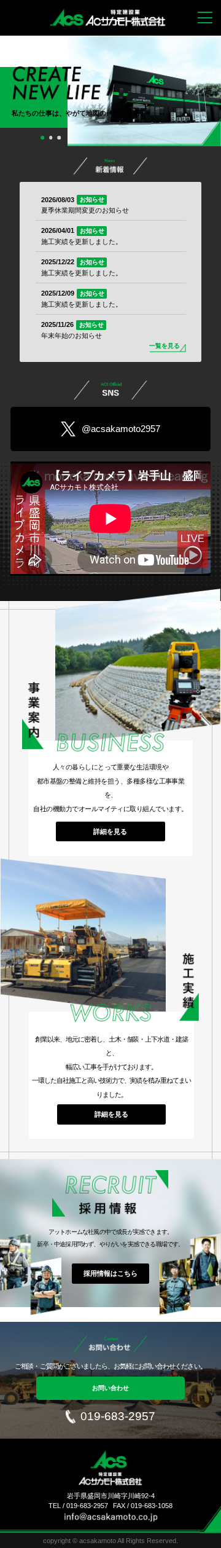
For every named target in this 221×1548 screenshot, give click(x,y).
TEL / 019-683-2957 (78, 1505)
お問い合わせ (110, 1388)
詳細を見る (110, 831)
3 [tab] (62, 139)
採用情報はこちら (110, 1273)
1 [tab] (45, 139)
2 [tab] (53, 139)
